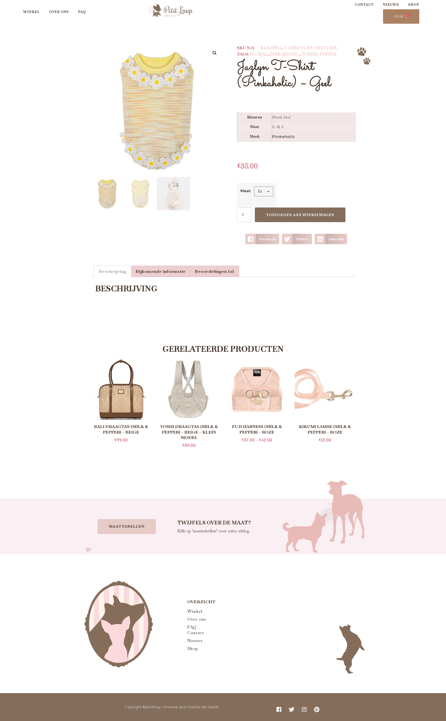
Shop (413, 5)
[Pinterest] (316, 709)
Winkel (31, 12)
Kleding (271, 47)
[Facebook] (279, 709)
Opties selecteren (257, 448)
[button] (214, 53)
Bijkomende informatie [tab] (161, 271)
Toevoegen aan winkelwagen (300, 215)
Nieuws (391, 5)
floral (258, 54)
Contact (364, 5)
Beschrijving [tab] (112, 271)
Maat (245, 191)
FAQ (82, 12)
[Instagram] (304, 709)
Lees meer (121, 448)
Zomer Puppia (319, 54)
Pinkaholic (284, 54)
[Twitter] (291, 709)
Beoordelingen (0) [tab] (214, 271)
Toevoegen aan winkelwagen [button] (325, 448)
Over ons (59, 12)
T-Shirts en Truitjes (310, 47)
